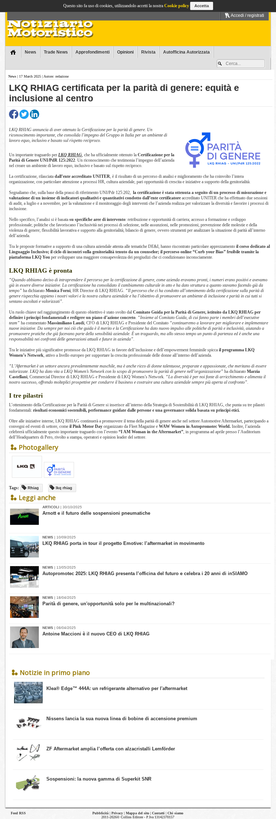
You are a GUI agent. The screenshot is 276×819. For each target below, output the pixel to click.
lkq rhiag (63, 488)
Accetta (201, 6)
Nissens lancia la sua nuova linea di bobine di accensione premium (121, 718)
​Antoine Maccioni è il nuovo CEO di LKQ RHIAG (96, 634)
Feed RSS (18, 813)
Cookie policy (176, 5)
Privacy (117, 813)
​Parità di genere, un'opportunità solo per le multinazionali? (108, 603)
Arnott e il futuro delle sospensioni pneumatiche (96, 513)
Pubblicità (100, 813)
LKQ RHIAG (70, 154)
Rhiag (33, 488)
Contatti (158, 813)
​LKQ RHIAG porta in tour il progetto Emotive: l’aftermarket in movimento (123, 543)
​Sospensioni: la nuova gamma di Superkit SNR (98, 779)
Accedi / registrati (247, 15)
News (12, 76)
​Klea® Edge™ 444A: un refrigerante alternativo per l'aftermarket (116, 688)
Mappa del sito (137, 813)
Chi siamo (175, 813)
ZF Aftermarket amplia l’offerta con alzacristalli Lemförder (110, 748)
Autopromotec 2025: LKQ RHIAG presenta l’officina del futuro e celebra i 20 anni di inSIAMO (145, 573)
